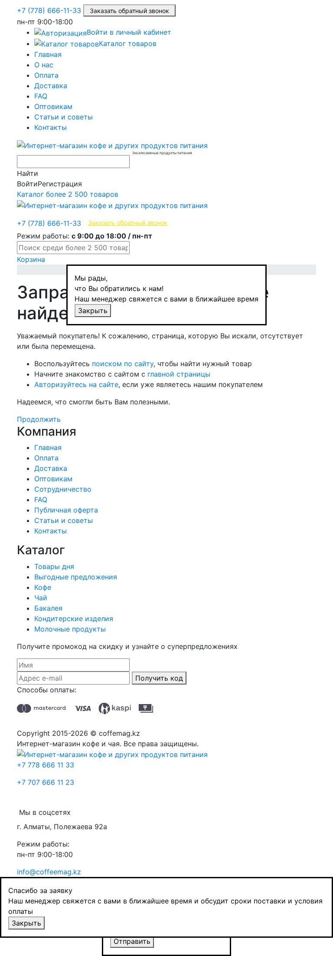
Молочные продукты (70, 629)
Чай (40, 597)
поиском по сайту (122, 363)
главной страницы (178, 374)
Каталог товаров (128, 43)
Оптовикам (53, 106)
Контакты (50, 127)
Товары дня (54, 566)
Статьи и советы (63, 116)
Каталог (67, 194)
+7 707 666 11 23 (45, 782)
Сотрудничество (62, 489)
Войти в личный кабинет (129, 32)
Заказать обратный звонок (129, 10)
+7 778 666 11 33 (45, 765)
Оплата (46, 75)
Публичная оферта (66, 510)
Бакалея (48, 608)
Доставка (50, 85)
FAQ (40, 96)
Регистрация (60, 183)
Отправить (132, 941)
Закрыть (93, 310)
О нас (43, 64)
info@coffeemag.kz (49, 871)
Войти (27, 183)
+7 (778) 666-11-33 (49, 10)
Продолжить (39, 419)
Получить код (159, 678)
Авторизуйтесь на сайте (76, 384)
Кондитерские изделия (73, 618)
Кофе (42, 587)
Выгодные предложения (75, 576)
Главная (48, 54)
